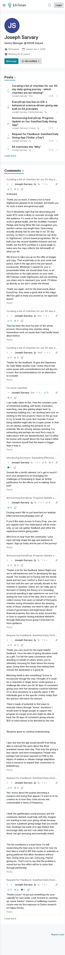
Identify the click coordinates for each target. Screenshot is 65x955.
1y (32, 462)
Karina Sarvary (35, 112)
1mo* (40, 352)
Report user (57, 934)
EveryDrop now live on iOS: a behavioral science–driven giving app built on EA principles (35, 105)
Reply (9, 303)
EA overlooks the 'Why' (26, 146)
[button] (7, 184)
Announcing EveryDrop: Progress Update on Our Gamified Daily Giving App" (34, 122)
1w (39, 184)
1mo (39, 315)
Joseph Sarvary (19, 96)
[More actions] (57, 96)
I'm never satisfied (16, 388)
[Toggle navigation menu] (4, 5)
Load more (10, 155)
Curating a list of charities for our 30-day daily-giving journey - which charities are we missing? (35, 89)
